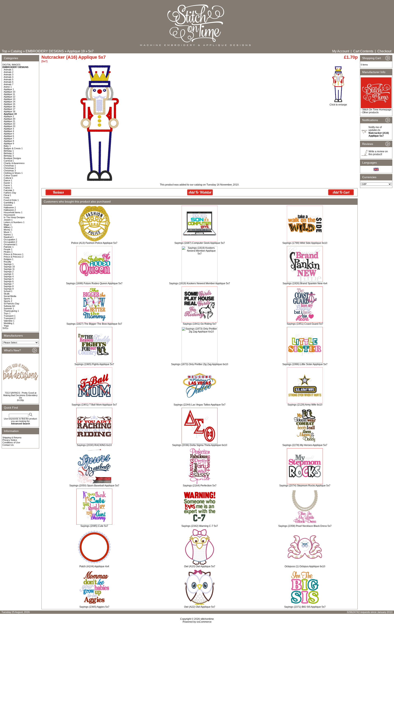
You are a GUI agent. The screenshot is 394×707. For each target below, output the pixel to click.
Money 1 (8, 229)
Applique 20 (9, 119)
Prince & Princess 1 (13, 254)
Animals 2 (8, 72)
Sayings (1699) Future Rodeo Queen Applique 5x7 (94, 283)
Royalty (7, 261)
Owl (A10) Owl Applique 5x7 (199, 566)
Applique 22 (9, 124)
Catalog (16, 51)
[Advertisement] (197, 658)
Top (4, 51)
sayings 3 (8, 274)
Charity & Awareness (14, 163)
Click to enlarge (338, 104)
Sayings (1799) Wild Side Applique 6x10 (304, 243)
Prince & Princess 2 (13, 257)
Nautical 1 (9, 237)
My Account (340, 51)
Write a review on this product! (378, 153)
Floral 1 (7, 195)
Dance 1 (8, 180)
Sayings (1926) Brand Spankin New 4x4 (305, 283)
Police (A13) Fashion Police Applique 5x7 (94, 243)
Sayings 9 (9, 289)
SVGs (5, 328)
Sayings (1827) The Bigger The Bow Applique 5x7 (94, 323)
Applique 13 (9, 99)
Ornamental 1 (10, 244)
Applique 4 (9, 131)
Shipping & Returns (12, 437)
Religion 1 (8, 259)
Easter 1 (8, 183)
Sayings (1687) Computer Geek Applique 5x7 (199, 243)
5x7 (91, 51)
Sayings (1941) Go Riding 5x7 (199, 323)
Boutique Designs (12, 158)
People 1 (8, 249)
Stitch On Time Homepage (377, 109)
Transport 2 (9, 318)
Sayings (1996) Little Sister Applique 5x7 (305, 364)
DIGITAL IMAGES (11, 64)
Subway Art (9, 306)
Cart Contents (363, 51)
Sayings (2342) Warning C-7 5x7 (199, 526)
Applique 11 (9, 94)
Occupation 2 (10, 242)
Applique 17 (9, 109)
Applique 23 (9, 126)
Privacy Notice (9, 440)
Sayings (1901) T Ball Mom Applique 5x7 (94, 404)
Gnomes (8, 205)
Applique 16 (9, 106)
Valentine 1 (9, 321)
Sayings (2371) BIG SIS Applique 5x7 (305, 606)
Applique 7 (9, 138)
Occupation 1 (10, 239)
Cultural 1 (8, 178)
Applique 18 (9, 111)
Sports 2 (8, 301)
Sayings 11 (9, 269)
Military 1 (8, 227)
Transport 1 (9, 316)
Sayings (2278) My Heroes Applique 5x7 (304, 445)
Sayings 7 (9, 284)
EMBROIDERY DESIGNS (45, 51)
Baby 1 (7, 146)
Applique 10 (9, 92)
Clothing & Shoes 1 (13, 173)
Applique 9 (9, 143)
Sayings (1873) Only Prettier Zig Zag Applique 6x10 (199, 364)
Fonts (6, 197)
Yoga (6, 325)
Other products (370, 112)
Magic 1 (7, 224)
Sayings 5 (9, 279)
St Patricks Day (11, 303)
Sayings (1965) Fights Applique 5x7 (94, 364)
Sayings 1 (9, 264)
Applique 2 (9, 116)
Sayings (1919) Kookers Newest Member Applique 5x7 (199, 283)
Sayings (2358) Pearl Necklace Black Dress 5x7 (305, 526)
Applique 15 (9, 104)
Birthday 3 (9, 156)
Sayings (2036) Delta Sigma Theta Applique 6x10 (199, 445)
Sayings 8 (9, 286)
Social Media (10, 296)
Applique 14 (9, 101)
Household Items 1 (13, 212)
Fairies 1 (8, 188)
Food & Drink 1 (11, 200)
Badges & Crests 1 (13, 148)
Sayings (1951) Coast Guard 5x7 (305, 323)
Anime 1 (8, 87)
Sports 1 (8, 298)
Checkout (384, 51)
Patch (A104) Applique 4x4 (94, 566)
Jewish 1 (8, 220)
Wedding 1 (9, 323)
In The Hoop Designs (14, 217)
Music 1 (7, 232)
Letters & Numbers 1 (14, 222)
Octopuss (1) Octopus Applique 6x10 (305, 566)
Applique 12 (9, 96)
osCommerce (204, 621)
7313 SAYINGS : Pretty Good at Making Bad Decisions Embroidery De (20, 395)
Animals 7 (8, 84)
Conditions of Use (11, 442)
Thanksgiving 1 (11, 311)
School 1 (8, 291)
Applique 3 (9, 128)
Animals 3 (8, 74)
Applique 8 (9, 141)
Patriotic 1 (9, 247)
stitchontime (207, 619)
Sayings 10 (9, 266)
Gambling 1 (9, 202)
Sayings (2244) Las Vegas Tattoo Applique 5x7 (200, 404)
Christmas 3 (10, 170)
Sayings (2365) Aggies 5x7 (94, 606)
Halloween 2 (10, 210)
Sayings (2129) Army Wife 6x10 (304, 404)
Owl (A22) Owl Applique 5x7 (199, 606)
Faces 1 (8, 185)
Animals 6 (8, 82)
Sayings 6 (9, 281)
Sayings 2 (9, 271)
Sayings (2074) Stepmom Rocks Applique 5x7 (304, 485)
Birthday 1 (9, 151)
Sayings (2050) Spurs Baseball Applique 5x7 (94, 485)
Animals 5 (8, 79)
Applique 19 (76, 51)
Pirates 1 (8, 252)
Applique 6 (9, 136)
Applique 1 (9, 89)
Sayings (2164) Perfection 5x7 (199, 485)
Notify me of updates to (379, 131)
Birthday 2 (9, 153)
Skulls (7, 293)
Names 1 (8, 234)
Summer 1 (9, 308)
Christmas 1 (10, 165)
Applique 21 (9, 121)
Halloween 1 (10, 207)
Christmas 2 (10, 168)
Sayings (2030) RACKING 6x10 (94, 445)
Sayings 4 (9, 276)
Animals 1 (8, 69)
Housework (9, 215)
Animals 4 (8, 77)
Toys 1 (7, 313)
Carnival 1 (9, 160)
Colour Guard (10, 175)
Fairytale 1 (9, 190)
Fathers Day (10, 192)
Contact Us (8, 445)
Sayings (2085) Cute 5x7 (94, 526)
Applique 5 (9, 133)
